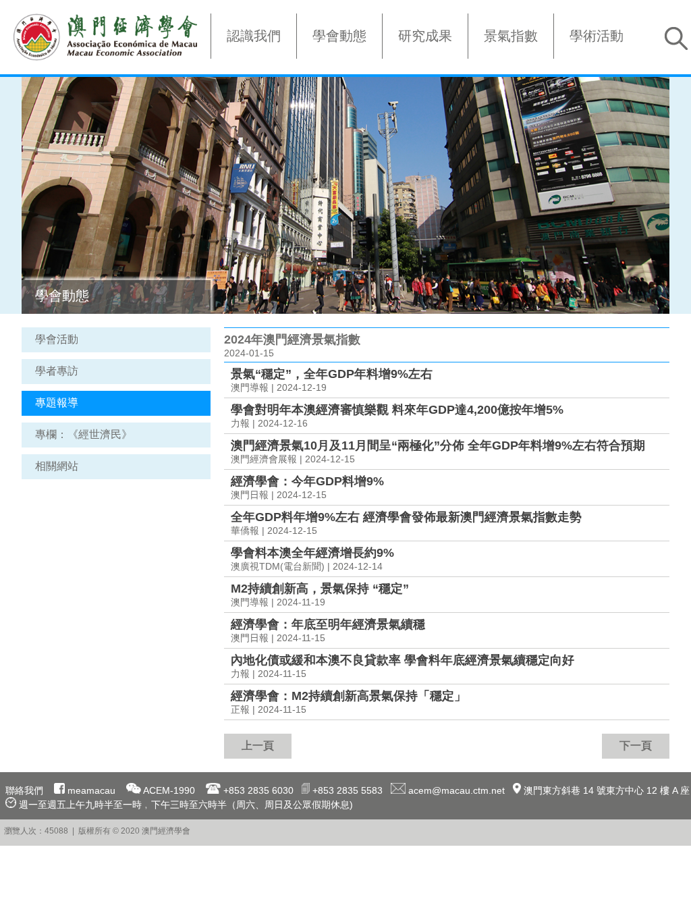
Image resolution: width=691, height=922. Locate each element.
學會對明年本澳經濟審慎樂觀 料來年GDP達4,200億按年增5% (397, 409)
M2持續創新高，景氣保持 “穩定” (320, 588)
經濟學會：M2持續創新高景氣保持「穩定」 (348, 696)
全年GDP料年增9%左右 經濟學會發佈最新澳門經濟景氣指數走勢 (406, 517)
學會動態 (339, 35)
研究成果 (425, 35)
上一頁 (258, 745)
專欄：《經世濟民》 (83, 434)
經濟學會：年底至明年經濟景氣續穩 (328, 624)
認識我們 (254, 35)
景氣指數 (511, 35)
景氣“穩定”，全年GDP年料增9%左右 (332, 374)
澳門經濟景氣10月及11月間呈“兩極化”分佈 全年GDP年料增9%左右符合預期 (438, 445)
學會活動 (56, 339)
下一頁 (635, 745)
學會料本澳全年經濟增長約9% (312, 553)
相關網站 (56, 466)
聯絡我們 (24, 790)
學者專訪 (56, 371)
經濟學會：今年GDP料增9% (307, 481)
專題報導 (56, 402)
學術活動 (597, 35)
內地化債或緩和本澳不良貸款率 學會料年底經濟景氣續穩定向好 (402, 660)
